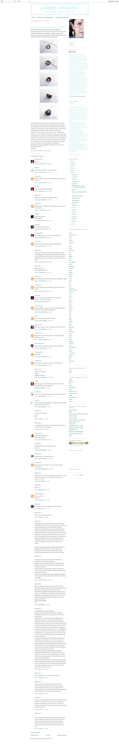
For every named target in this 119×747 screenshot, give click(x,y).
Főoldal (48, 735)
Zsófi (36, 214)
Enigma (71, 274)
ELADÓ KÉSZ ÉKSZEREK (61, 17)
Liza (36, 186)
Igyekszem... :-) (75, 205)
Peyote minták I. (73, 416)
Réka (70, 329)
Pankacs (71, 321)
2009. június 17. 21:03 (42, 419)
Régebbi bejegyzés (61, 735)
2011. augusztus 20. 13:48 (43, 580)
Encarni (36, 504)
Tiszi (36, 400)
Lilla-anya (71, 292)
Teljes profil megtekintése (77, 96)
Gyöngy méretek (73, 410)
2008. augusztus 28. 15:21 (43, 200)
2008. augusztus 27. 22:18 (43, 182)
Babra (36, 224)
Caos (70, 258)
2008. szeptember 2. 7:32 (43, 301)
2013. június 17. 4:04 (41, 693)
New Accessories (73, 391)
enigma (36, 295)
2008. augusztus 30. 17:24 (43, 281)
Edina (70, 270)
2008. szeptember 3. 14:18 (43, 339)
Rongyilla (71, 327)
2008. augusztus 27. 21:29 (43, 172)
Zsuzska (71, 355)
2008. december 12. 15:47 (43, 407)
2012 (72, 163)
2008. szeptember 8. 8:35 (43, 357)
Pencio (70, 395)
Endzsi (70, 272)
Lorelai (70, 296)
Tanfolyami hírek (76, 198)
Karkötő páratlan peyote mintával (77, 420)
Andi (70, 233)
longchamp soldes (56, 675)
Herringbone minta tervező (75, 433)
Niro (70, 313)
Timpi (70, 335)
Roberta (71, 325)
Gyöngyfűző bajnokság (77, 196)
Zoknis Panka (72, 347)
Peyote (70, 412)
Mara (70, 300)
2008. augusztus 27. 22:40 (43, 191)
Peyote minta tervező (74, 421)
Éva (70, 363)
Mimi (70, 389)
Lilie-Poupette (72, 387)
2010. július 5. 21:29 (41, 517)
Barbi (70, 248)
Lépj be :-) (71, 45)
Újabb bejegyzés (35, 735)
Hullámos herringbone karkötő (76, 431)
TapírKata (71, 331)
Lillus (70, 372)
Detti (70, 264)
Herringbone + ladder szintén (76, 427)
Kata (70, 286)
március (74, 216)
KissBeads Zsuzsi (73, 290)
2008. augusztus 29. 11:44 (43, 246)
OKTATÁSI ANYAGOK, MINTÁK (45, 17)
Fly (70, 383)
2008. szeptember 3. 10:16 (43, 329)
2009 (72, 170)
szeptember (75, 181)
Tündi (70, 339)
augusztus (74, 183)
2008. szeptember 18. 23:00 (44, 377)
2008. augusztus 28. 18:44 (43, 229)
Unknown (37, 360)
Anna (70, 238)
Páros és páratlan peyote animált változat (78, 414)
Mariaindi (37, 462)
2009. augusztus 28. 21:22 (43, 439)
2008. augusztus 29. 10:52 (43, 237)
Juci (70, 284)
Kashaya (71, 385)
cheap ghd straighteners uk (41, 675)
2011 (72, 166)
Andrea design (72, 235)
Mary (70, 304)
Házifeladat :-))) (75, 202)
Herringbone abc (73, 429)
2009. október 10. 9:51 (42, 481)
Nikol (70, 312)
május (73, 212)
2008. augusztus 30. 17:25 (43, 291)
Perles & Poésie (72, 397)
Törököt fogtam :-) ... (76, 200)
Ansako (71, 240)
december (74, 174)
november (74, 177)
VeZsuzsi (71, 343)
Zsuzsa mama (72, 353)
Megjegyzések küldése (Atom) (44, 738)
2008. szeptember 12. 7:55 (43, 365)
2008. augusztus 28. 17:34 (43, 210)
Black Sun (71, 250)
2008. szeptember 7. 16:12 (43, 348)
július (73, 207)
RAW (70, 435)
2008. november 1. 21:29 (43, 396)
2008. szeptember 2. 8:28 (43, 312)
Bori (70, 252)
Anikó (70, 236)
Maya (70, 306)
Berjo (36, 167)
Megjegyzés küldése (35, 732)
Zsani (70, 349)
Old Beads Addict (73, 393)
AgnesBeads (38, 233)
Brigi (70, 254)
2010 (72, 168)
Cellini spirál (72, 423)
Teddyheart (37, 433)
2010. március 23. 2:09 (42, 490)
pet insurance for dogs (40, 684)
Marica (70, 302)
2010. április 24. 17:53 (42, 508)
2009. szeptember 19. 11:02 (44, 458)
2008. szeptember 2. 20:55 (43, 320)
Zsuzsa (70, 351)
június (74, 210)
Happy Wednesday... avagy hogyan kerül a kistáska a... (79, 186)
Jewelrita (37, 392)
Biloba (70, 379)
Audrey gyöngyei (59, 8)
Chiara (70, 260)
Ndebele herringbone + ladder (76, 425)
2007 (72, 224)
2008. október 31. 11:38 (42, 388)
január (74, 221)
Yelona (70, 401)
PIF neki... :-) (75, 189)
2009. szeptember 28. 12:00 (44, 469)
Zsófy (70, 370)
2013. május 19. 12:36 (41, 669)
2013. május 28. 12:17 (41, 677)
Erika (70, 278)
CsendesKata (72, 262)
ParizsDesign (38, 159)
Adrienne (37, 176)
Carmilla (71, 381)
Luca (70, 298)
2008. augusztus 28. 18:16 (43, 220)
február (74, 219)
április (74, 214)
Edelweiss (71, 268)
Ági (70, 359)
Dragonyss (71, 266)
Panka (70, 319)
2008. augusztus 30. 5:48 (43, 272)
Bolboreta (37, 454)
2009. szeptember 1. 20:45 (43, 450)
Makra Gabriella (38, 343)
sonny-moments (38, 493)
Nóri (70, 317)
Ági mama (37, 324)
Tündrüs (71, 341)
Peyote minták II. (73, 418)
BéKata (71, 256)
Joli (70, 282)
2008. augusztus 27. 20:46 (43, 163)
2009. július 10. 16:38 (42, 429)
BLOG (33, 17)
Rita (70, 323)
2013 (72, 161)
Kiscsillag (71, 288)
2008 (72, 172)
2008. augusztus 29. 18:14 (43, 262)
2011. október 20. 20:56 (42, 604)
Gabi (70, 280)
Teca (70, 333)
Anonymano (38, 305)
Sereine (71, 399)
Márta (70, 310)
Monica (71, 308)
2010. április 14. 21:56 (42, 500)
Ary (35, 381)
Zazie (70, 345)
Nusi (70, 315)
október (74, 179)
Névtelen (37, 410)
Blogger (81, 475)
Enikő (70, 276)
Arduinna (71, 242)
